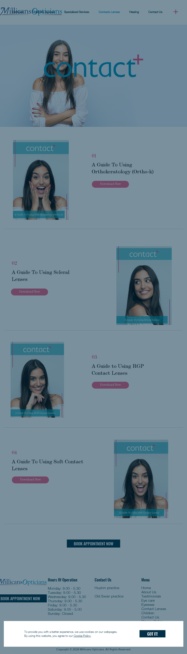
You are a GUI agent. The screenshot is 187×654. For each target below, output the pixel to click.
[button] (152, 633)
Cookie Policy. (82, 635)
